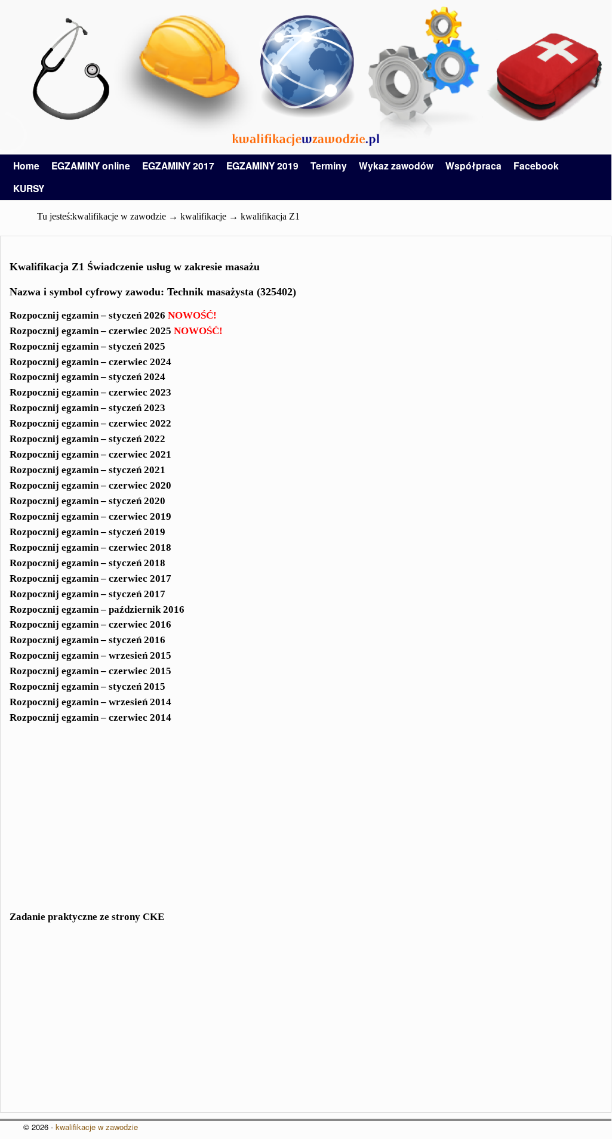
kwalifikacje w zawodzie (97, 1126)
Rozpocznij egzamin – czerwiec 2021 (90, 454)
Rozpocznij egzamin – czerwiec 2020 (90, 485)
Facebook (536, 165)
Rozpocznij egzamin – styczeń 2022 (87, 439)
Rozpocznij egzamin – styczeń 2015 (87, 686)
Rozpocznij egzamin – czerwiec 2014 (90, 717)
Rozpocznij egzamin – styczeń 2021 (87, 470)
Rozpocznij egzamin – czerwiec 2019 (90, 516)
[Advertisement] (306, 824)
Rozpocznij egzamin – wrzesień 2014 (90, 702)
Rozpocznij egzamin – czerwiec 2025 (116, 331)
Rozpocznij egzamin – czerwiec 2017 (90, 578)
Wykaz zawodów (396, 165)
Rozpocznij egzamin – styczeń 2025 (87, 346)
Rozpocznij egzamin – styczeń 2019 (87, 532)
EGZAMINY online (90, 165)
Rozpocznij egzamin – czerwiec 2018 (90, 547)
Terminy (328, 165)
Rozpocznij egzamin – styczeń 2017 (87, 594)
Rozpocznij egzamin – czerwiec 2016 (90, 624)
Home (26, 165)
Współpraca (473, 165)
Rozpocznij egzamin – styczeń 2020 (87, 501)
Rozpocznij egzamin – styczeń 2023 (87, 407)
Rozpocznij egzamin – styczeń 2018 (87, 563)
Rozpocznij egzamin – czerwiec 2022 (90, 423)
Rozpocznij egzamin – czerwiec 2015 (90, 671)
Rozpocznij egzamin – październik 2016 (97, 609)
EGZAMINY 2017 (178, 165)
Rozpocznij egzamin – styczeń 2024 (87, 376)
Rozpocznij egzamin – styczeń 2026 (113, 315)
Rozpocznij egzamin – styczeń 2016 (87, 640)
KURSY (28, 188)
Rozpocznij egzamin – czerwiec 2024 (90, 362)
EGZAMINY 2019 (262, 165)
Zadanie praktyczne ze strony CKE (87, 916)
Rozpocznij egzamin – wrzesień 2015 (90, 655)
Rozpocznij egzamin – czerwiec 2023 (90, 392)
